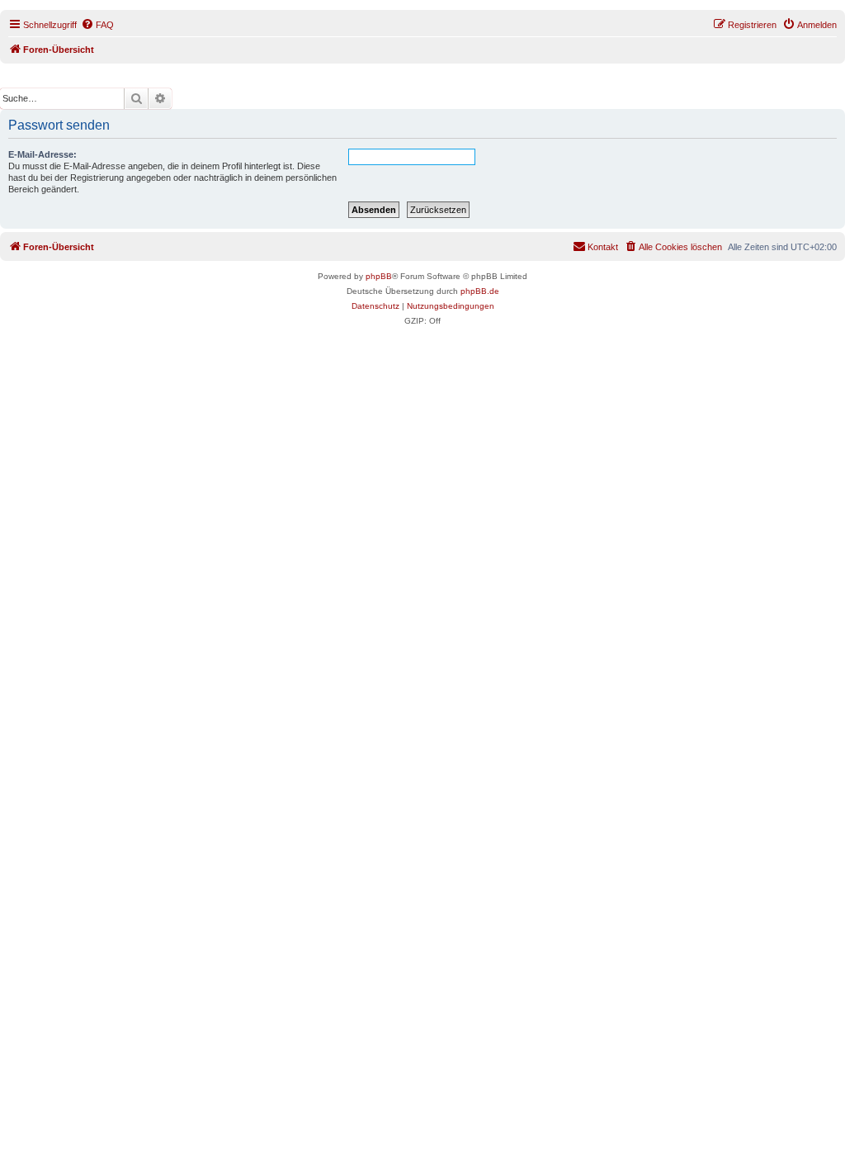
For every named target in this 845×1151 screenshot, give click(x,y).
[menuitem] (97, 25)
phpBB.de (479, 291)
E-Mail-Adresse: (42, 154)
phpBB (379, 276)
